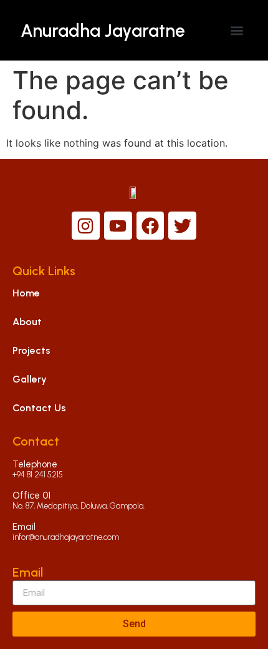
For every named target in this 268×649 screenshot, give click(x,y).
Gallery (29, 379)
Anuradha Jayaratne (103, 30)
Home (26, 293)
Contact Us (39, 408)
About (27, 322)
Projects (31, 350)
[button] (237, 30)
